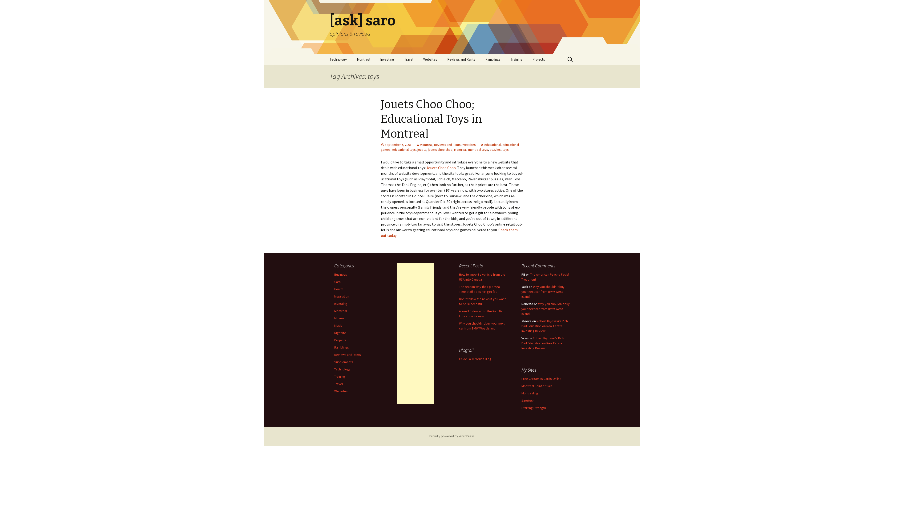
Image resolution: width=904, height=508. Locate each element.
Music (338, 325)
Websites (430, 59)
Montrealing (529, 393)
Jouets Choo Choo (441, 167)
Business (340, 274)
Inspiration (341, 296)
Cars (337, 282)
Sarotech (527, 400)
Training (516, 59)
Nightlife (340, 333)
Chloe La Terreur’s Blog (475, 359)
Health (338, 289)
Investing (387, 59)
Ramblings (492, 59)
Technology (338, 59)
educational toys (404, 149)
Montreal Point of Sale (537, 386)
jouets (421, 149)
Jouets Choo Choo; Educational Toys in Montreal (431, 119)
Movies (339, 318)
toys (505, 149)
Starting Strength (533, 408)
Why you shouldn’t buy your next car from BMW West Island (543, 292)
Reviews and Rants (461, 59)
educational (492, 145)
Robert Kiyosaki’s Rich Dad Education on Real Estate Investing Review (544, 326)
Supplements (343, 362)
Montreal (363, 59)
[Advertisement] (415, 333)
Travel (408, 59)
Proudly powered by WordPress (452, 436)
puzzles (495, 149)
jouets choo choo (440, 149)
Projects (539, 59)
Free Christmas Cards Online (541, 379)
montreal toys (478, 149)
